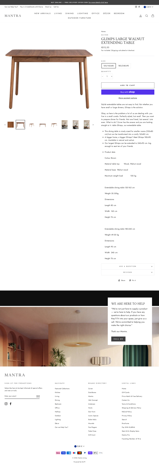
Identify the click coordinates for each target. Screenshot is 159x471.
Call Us (56, 7)
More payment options (128, 98)
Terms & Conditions (129, 404)
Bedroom (119, 13)
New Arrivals (42, 13)
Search (124, 419)
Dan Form (91, 411)
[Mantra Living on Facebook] (10, 403)
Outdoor (58, 415)
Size (103, 61)
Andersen (91, 404)
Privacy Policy (127, 415)
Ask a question (127, 266)
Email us (48, 7)
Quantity (106, 71)
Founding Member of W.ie (131, 439)
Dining (70, 13)
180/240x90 (123, 65)
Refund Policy (127, 411)
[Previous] (6, 124)
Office (96, 13)
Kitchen (57, 392)
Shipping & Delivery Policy (131, 408)
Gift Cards (125, 392)
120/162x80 (108, 65)
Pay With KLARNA (128, 427)
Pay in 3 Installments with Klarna (31, 7)
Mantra (90, 396)
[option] (79, 2)
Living (58, 13)
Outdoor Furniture (79, 18)
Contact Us (125, 400)
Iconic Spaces (93, 415)
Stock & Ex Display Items (130, 431)
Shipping (114, 50)
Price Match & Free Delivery (132, 396)
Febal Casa (92, 431)
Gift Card (91, 435)
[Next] (92, 124)
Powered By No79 (79, 462)
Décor (106, 13)
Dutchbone (92, 392)
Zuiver (104, 35)
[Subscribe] (38, 396)
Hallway (58, 411)
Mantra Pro (126, 435)
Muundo (91, 423)
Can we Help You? (11, 7)
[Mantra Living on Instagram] (6, 403)
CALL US (118, 339)
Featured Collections (62, 388)
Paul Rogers (92, 427)
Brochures (125, 423)
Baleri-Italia (92, 419)
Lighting (82, 13)
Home (103, 31)
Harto (90, 408)
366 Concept (93, 400)
